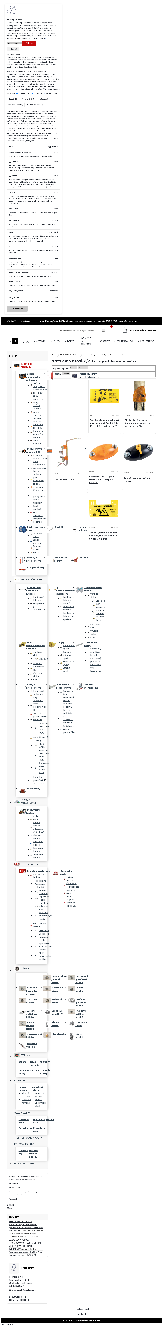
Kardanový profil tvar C (96, 660)
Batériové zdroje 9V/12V (38, 402)
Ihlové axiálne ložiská (30, 1025)
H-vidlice (37, 663)
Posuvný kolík (99, 618)
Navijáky (60, 527)
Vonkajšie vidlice (95, 595)
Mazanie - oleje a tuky (71, 893)
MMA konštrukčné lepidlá (45, 956)
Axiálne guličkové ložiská (80, 1002)
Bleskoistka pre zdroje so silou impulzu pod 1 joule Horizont (101, 479)
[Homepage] (15, 341)
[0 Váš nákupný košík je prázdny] (139, 330)
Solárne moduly (88, 373)
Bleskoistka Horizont (64, 479)
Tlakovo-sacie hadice (37, 819)
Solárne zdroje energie (37, 412)
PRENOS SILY (20, 1080)
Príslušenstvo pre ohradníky (34, 450)
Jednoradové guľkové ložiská (59, 979)
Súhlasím (29, 43)
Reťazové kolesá (39, 1095)
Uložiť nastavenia (17, 309)
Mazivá (50, 1119)
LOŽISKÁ (25, 968)
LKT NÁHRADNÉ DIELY (24, 1163)
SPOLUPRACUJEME (125, 341)
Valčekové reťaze (37, 1088)
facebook (13, 1199)
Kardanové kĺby (95, 626)
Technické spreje (66, 873)
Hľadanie (65, 330)
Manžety (34, 1070)
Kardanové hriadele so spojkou (68, 616)
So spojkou (38, 603)
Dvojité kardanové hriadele (68, 606)
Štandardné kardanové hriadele (33, 590)
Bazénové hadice (38, 843)
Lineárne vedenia (31, 1045)
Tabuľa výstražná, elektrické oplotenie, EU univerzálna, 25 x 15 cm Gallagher (103, 535)
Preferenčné (24, 93)
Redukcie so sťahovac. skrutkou (68, 718)
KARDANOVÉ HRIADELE (31, 579)
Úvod (54, 355)
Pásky (36, 552)
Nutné (12, 93)
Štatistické (37, 93)
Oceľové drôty (37, 535)
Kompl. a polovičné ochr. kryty (43, 728)
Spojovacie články (40, 1104)
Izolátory (37, 455)
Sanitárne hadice (38, 856)
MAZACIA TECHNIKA (24, 1143)
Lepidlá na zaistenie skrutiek (41, 884)
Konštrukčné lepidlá (39, 925)
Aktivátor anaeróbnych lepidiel (45, 915)
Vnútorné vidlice (95, 632)
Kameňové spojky (68, 663)
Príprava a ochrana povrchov (71, 902)
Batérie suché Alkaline (37, 440)
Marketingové (51, 93)
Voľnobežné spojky (69, 647)
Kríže (92, 637)
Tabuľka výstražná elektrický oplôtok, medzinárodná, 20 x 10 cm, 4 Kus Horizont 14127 (104, 423)
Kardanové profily (90, 644)
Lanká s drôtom (37, 541)
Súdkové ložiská (31, 1001)
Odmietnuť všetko (14, 43)
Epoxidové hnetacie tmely (44, 937)
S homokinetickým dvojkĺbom (65, 590)
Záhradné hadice (38, 850)
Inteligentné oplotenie (85, 529)
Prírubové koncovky (68, 693)
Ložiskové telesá (81, 1024)
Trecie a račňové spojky (67, 655)
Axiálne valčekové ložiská (31, 1014)
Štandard (37, 719)
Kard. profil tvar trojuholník (95, 667)
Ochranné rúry (38, 696)
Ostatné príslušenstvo (40, 715)
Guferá (22, 1061)
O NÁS (27, 341)
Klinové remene (26, 1095)
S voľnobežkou (39, 608)
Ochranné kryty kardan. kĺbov (43, 768)
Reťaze (38, 1099)
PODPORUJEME (147, 341)
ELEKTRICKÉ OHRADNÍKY (26, 366)
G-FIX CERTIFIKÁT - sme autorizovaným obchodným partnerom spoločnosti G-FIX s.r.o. (26, 1224)
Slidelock (99, 600)
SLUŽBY (57, 341)
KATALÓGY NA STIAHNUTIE (86, 341)
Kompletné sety (35, 567)
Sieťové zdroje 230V (39, 385)
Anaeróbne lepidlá (38, 876)
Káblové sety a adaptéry (38, 512)
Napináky (37, 502)
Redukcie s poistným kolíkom (68, 707)
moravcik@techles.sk (127, 321)
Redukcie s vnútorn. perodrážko (69, 729)
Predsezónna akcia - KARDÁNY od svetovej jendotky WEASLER (26, 1253)
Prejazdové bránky (60, 559)
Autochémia (25, 1128)
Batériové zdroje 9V (38, 426)
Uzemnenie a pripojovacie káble (39, 495)
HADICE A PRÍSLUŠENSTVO (29, 801)
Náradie (83, 557)
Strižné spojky (66, 669)
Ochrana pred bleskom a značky (38, 479)
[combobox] (73, 367)
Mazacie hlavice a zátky (33, 1153)
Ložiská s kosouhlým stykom (32, 991)
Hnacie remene (23, 1088)
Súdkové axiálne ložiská (80, 1014)
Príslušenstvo (91, 377)
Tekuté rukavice (70, 879)
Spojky (36, 506)
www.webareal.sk (91, 1320)
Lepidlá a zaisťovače (38, 871)
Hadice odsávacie (38, 827)
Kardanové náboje (68, 699)
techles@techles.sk (77, 321)
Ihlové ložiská (79, 989)
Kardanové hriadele (38, 599)
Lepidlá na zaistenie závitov (44, 906)
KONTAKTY (105, 341)
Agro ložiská (79, 1036)
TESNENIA (25, 1055)
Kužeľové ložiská (56, 1001)
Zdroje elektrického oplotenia (33, 377)
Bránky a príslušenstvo (33, 559)
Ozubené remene (26, 1101)
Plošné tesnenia (43, 892)
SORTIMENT (41, 341)
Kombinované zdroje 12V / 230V (39, 393)
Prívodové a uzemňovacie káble (39, 468)
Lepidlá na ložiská (44, 898)
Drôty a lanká (37, 548)
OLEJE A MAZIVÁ (22, 1112)
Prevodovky (33, 788)
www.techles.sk (81, 1309)
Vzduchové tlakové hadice (38, 835)
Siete (57, 373)
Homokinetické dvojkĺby (40, 739)
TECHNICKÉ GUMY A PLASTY (28, 1137)
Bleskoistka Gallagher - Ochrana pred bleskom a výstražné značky (137, 423)
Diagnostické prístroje (39, 520)
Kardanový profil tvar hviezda (95, 652)
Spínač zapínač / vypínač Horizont (137, 479)
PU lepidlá (44, 930)
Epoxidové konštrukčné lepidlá (45, 946)
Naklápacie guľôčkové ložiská (82, 979)
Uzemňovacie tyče (39, 460)
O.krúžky (45, 1061)
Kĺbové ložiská (55, 1024)
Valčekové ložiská (57, 989)
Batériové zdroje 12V (38, 433)
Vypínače (38, 487)
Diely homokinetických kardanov (35, 645)
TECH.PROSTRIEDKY (30, 864)
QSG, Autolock (99, 606)
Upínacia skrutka (99, 612)
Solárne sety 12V (37, 420)
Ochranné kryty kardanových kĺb (39, 705)
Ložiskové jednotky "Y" (57, 1012)
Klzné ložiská (59, 1034)
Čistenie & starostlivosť (71, 885)
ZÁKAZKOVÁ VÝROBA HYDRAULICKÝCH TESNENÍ (21, 1241)
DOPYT (70, 341)
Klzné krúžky (39, 691)
